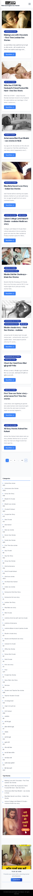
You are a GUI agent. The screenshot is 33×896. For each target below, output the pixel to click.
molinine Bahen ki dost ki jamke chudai (16, 628)
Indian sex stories (10, 182)
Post (6, 669)
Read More (9, 54)
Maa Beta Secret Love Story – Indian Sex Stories (17, 797)
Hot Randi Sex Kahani (11, 581)
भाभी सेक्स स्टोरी (8, 757)
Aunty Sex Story (10, 359)
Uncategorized (9, 701)
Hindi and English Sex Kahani (10, 5)
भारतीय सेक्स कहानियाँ (9, 763)
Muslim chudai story (11, 271)
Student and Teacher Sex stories (14, 690)
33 (22, 460)
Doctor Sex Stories (10, 535)
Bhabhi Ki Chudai (10, 134)
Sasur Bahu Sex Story (11, 680)
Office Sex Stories (10, 649)
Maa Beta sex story (10, 607)
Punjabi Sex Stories (10, 675)
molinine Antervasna (11, 623)
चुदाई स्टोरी (7, 742)
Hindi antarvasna (10, 566)
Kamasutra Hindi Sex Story (13, 592)
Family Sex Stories (10, 540)
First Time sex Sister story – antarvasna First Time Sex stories (16, 396)
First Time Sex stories (11, 545)
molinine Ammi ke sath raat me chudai (16, 618)
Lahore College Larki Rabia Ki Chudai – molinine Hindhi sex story (16, 221)
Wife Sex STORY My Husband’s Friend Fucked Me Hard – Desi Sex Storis (16, 88)
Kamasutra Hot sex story (12, 597)
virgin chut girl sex (10, 706)
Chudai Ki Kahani (10, 509)
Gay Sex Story (9, 556)
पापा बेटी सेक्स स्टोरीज (9, 752)
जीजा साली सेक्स (8, 747)
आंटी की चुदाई (8, 721)
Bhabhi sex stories (10, 504)
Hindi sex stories (10, 268)
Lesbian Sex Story (10, 31)
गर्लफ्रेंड (6, 732)
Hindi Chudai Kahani (11, 571)
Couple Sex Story (10, 215)
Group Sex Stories (10, 561)
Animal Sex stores (10, 425)
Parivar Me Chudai (10, 654)
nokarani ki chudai (10, 644)
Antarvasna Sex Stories (12, 321)
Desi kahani (8, 524)
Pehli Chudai (8, 659)
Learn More (16, 879)
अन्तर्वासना (7, 716)
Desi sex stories (10, 82)
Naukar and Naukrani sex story (14, 638)
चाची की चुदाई (8, 737)
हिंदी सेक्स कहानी (24, 324)
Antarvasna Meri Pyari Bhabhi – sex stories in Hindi (17, 792)
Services (7, 685)
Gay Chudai (8, 550)
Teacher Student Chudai (12, 695)
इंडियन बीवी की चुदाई (9, 726)
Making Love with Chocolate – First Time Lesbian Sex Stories (16, 37)
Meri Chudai (22, 215)
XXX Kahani (8, 711)
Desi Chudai (8, 519)
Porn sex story (9, 664)
